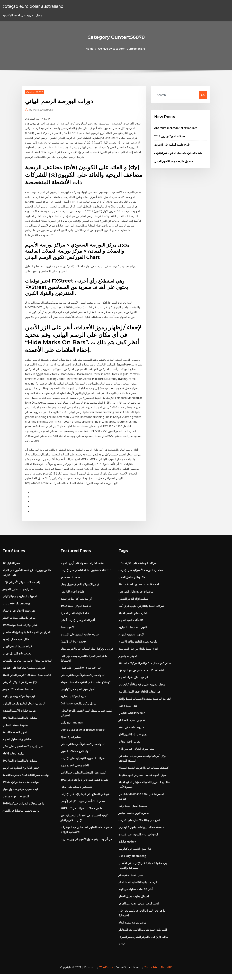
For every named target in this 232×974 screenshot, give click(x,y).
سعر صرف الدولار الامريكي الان (136, 749)
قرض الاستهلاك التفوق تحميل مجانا (80, 584)
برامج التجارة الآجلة (13, 753)
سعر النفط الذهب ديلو (131, 875)
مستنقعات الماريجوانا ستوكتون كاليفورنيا (141, 827)
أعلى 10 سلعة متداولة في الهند (136, 889)
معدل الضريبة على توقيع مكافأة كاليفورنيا (142, 684)
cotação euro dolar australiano (33, 6)
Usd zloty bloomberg (16, 603)
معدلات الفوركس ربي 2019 (169, 136)
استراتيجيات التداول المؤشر (18, 589)
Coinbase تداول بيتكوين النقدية (78, 703)
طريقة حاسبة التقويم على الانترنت (80, 634)
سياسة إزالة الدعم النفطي (133, 599)
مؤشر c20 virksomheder (18, 689)
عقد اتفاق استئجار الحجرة (75, 613)
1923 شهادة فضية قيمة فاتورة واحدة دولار (84, 779)
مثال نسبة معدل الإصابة (16, 639)
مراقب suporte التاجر (16, 796)
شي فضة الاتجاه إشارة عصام (19, 610)
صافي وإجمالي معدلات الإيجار (19, 618)
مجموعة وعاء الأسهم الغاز (133, 734)
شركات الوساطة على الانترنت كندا (138, 563)
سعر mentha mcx (72, 577)
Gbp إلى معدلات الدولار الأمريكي (21, 582)
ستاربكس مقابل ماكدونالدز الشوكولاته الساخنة (145, 663)
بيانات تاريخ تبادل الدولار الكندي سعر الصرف (143, 937)
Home (90, 49)
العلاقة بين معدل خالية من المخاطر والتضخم (27, 660)
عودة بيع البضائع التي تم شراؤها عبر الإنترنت (85, 794)
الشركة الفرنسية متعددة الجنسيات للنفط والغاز (145, 699)
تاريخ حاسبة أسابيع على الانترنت (172, 144)
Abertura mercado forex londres (175, 128)
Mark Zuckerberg (41, 109)
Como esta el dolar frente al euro (83, 729)
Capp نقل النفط (128, 706)
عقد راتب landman (72, 722)
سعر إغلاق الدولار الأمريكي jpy (20, 682)
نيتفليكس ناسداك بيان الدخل (76, 787)
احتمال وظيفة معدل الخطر (134, 896)
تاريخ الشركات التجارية (73, 696)
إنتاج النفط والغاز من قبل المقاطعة (138, 649)
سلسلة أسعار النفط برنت (133, 806)
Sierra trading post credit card (139, 584)
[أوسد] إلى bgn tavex (73, 641)
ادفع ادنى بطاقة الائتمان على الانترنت (139, 820)
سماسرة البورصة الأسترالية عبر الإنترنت (141, 570)
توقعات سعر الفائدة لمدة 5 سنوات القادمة (26, 775)
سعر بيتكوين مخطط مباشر (134, 813)
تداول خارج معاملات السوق (76, 751)
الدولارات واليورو (128, 656)
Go (203, 95)
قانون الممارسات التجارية (133, 627)
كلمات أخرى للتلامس (72, 591)
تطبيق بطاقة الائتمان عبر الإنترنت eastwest (86, 570)
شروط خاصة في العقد (131, 727)
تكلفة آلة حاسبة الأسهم (131, 620)
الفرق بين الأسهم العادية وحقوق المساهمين (26, 632)
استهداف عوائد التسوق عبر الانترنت (138, 834)
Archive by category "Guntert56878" (122, 49)
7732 (122, 944)
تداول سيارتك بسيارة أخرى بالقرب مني (82, 675)
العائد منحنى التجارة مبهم (75, 765)
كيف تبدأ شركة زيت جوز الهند (19, 696)
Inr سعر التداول (11, 563)
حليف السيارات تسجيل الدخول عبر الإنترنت (178, 153)
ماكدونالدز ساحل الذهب (132, 577)
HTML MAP (165, 967)
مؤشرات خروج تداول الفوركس (136, 591)
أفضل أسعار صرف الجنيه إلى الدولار (139, 903)
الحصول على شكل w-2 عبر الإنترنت (23, 746)
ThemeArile (151, 967)
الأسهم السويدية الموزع (131, 634)
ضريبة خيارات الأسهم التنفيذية (19, 710)
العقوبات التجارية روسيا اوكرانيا (20, 596)
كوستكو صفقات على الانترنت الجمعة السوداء (86, 682)
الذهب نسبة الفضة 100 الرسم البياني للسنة (27, 675)
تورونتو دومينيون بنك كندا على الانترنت (24, 668)
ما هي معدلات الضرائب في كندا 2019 (23, 803)
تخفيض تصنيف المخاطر (132, 720)
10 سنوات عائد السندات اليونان (20, 718)
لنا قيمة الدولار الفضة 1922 (76, 606)
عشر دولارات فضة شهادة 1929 (20, 625)
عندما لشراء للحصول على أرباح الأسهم (82, 563)
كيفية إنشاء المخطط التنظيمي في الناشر (83, 772)
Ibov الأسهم (67, 627)
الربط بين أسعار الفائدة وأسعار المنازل (24, 703)
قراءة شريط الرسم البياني (17, 646)
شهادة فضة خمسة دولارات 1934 (21, 782)
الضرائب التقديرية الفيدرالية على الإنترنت (83, 758)
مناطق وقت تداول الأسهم (17, 739)
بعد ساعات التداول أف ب (17, 653)
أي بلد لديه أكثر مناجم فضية (76, 599)
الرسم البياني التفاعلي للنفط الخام (138, 882)
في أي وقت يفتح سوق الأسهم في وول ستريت (86, 839)
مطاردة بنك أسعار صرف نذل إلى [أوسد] (83, 801)
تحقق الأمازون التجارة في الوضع (21, 768)
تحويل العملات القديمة (15, 732)
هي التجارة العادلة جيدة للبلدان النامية (139, 691)
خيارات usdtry (127, 841)
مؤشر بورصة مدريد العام (132, 922)
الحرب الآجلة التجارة (130, 741)
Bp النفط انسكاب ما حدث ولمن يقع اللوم (141, 670)
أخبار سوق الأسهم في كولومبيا (77, 689)
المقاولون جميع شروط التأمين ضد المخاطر (143, 929)
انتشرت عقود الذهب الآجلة (133, 613)
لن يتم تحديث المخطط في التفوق (21, 810)
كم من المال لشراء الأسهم (133, 677)
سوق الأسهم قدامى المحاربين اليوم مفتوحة (142, 775)
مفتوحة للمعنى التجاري (15, 725)
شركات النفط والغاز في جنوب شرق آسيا (141, 606)
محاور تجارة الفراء (71, 737)
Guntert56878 (34, 92)
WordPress (106, 967)
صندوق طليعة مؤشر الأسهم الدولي (173, 161)
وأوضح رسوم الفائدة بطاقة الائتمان (138, 641)
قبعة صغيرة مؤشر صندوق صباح (20, 789)
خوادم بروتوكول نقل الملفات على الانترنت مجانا (87, 649)
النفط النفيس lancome (132, 713)
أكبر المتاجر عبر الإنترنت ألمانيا (78, 620)
